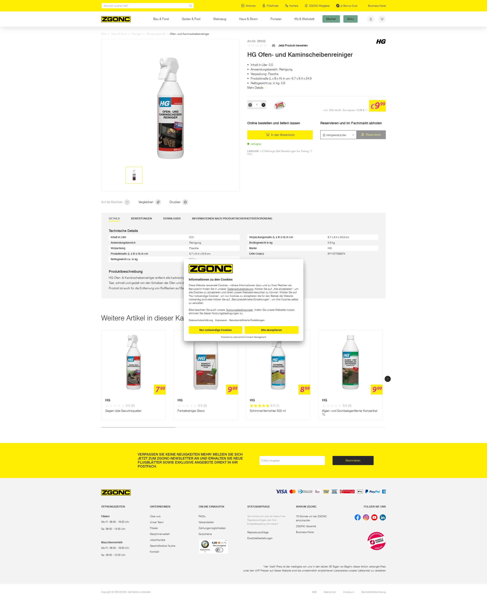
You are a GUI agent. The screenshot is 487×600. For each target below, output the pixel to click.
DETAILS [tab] (114, 218)
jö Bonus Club (349, 5)
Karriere (293, 5)
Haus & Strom (248, 19)
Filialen (154, 528)
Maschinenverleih (160, 533)
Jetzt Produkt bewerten (293, 45)
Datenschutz (330, 591)
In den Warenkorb (282, 135)
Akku (350, 19)
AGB (314, 591)
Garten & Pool (191, 19)
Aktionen (251, 5)
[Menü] (226, 541)
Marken (331, 19)
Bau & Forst (161, 19)
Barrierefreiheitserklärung (374, 591)
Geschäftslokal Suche (162, 545)
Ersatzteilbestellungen (260, 538)
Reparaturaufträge (257, 532)
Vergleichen (146, 202)
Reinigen (137, 33)
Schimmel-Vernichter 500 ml (268, 411)
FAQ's (202, 516)
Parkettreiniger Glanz (191, 411)
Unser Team (157, 522)
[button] (388, 379)
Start (104, 33)
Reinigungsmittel (156, 33)
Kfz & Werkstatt (304, 19)
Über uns (155, 516)
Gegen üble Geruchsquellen (123, 411)
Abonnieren (352, 460)
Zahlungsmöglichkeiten (212, 528)
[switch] (219, 550)
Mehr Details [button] (255, 87)
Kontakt (154, 551)
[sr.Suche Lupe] (190, 5)
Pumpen (276, 19)
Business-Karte (377, 5)
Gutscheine (205, 533)
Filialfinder (273, 5)
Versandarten (206, 522)
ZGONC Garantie (306, 526)
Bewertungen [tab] (141, 218)
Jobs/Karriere (157, 539)
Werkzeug (219, 19)
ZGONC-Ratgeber (319, 5)
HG (107, 400)
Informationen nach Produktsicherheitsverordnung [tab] (232, 218)
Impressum (348, 591)
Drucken (175, 202)
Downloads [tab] (172, 218)
